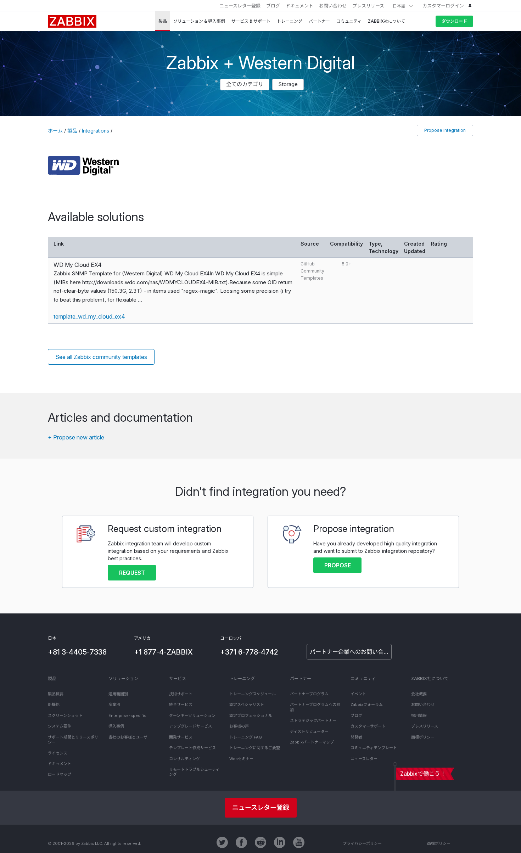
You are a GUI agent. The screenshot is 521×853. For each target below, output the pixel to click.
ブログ (273, 6)
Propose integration (445, 130)
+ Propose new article (76, 437)
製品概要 (55, 693)
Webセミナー (241, 758)
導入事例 (116, 726)
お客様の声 (239, 726)
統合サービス (180, 704)
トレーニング (242, 678)
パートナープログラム (309, 693)
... (140, 299)
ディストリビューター (309, 731)
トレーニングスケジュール (252, 693)
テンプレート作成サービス (192, 747)
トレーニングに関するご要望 (254, 747)
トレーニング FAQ (245, 737)
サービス (177, 678)
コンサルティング (184, 758)
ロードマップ (59, 774)
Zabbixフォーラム (367, 704)
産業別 (114, 704)
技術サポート (180, 693)
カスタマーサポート (368, 726)
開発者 (356, 737)
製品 (72, 131)
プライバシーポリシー (362, 843)
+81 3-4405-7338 (77, 652)
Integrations (95, 131)
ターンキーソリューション (192, 715)
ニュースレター (364, 758)
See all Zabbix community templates (101, 356)
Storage (288, 84)
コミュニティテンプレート (374, 747)
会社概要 (419, 693)
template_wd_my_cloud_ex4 (89, 316)
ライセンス (57, 753)
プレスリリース (368, 6)
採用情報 (419, 715)
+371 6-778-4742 (249, 652)
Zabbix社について (429, 678)
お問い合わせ (333, 6)
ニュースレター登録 (239, 6)
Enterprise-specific (127, 715)
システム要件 (59, 726)
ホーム (55, 131)
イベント (358, 693)
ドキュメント (299, 6)
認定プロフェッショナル (250, 715)
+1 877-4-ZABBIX (163, 652)
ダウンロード (454, 21)
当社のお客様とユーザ (127, 737)
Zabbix (72, 21)
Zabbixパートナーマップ (312, 742)
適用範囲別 (118, 693)
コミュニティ (363, 678)
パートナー (300, 678)
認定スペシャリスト (246, 704)
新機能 (54, 704)
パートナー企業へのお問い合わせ (351, 651)
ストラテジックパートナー (313, 720)
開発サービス (180, 737)
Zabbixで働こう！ (423, 773)
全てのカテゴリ (244, 84)
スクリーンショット (65, 715)
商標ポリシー (423, 737)
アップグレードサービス (190, 726)
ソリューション (123, 678)
